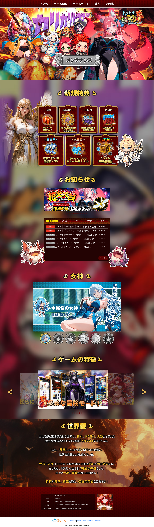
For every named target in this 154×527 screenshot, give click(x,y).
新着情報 (52, 221)
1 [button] (45, 338)
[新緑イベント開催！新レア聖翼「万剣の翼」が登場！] (77, 199)
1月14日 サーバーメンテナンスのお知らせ (76, 234)
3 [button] (70, 338)
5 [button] (96, 338)
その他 (109, 3)
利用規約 (79, 520)
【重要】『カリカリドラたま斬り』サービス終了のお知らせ (84, 230)
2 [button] (58, 338)
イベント (77, 221)
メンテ (102, 221)
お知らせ (64, 221)
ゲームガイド (81, 3)
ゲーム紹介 (60, 3)
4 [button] (83, 338)
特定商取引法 (98, 520)
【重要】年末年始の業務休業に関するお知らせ (78, 226)
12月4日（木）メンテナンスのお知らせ (74, 238)
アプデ (89, 221)
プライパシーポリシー (88, 520)
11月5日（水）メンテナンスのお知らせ (74, 247)
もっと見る (103, 258)
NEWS (45, 3)
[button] (67, 213)
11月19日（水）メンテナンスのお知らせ (75, 242)
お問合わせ (73, 520)
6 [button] (108, 338)
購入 (97, 3)
